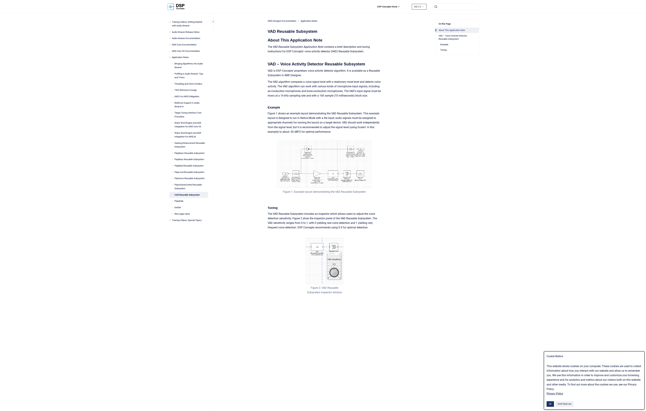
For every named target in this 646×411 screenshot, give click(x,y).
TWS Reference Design (185, 90)
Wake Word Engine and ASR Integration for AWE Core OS (187, 125)
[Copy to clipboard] (266, 39)
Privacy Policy (555, 393)
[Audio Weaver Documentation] (170, 38)
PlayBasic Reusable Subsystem (189, 153)
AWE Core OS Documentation (186, 51)
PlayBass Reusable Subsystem (189, 159)
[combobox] (455, 7)
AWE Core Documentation (184, 44)
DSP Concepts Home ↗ (388, 6)
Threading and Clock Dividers (188, 84)
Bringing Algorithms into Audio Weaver (188, 65)
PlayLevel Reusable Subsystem (189, 172)
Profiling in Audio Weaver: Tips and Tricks (188, 75)
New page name (182, 214)
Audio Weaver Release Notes (186, 32)
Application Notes (180, 57)
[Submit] (436, 6)
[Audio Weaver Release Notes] (170, 32)
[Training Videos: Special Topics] (170, 220)
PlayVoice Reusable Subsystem (189, 178)
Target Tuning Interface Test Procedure (187, 114)
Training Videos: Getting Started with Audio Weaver (187, 24)
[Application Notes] (170, 57)
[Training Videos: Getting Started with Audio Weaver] (170, 22)
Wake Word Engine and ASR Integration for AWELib (187, 135)
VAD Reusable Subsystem (187, 195)
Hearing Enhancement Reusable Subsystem (189, 145)
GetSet (177, 207)
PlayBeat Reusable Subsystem (189, 165)
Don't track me (564, 404)
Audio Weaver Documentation (186, 38)
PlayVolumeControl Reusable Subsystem (188, 186)
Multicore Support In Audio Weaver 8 (187, 105)
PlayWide (178, 201)
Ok (550, 404)
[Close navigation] (213, 21)
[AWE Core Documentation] (170, 44)
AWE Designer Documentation (282, 21)
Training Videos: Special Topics (187, 220)
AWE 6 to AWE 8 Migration (186, 96)
